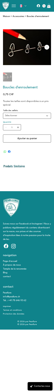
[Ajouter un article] (18, 127)
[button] (49, 6)
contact (7, 277)
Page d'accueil (10, 261)
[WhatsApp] (5, 151)
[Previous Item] (7, 47)
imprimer (7, 306)
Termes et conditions (12, 310)
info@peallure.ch (11, 297)
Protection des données (13, 314)
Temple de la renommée (14, 269)
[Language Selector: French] (22, 5)
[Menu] (13, 5)
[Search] (44, 6)
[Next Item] (46, 47)
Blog (5, 273)
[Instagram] (13, 246)
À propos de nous (12, 265)
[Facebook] (9, 151)
